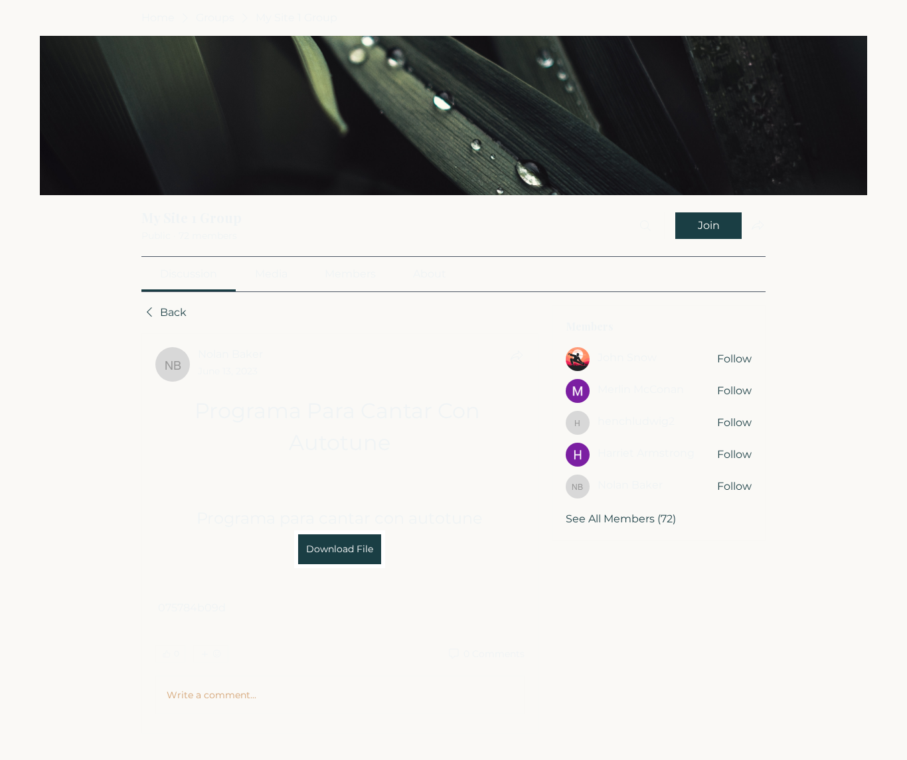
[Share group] (758, 225)
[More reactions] (210, 653)
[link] (188, 273)
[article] (339, 533)
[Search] (645, 225)
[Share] (517, 355)
